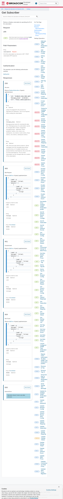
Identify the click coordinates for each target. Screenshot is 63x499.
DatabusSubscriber (14, 90)
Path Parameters (39, 28)
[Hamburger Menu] (3, 2)
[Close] (58, 486)
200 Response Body (40, 33)
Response (37, 32)
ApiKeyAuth (6, 74)
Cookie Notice (34, 498)
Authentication (38, 30)
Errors (37, 35)
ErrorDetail (12, 224)
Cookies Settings (51, 489)
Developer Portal (26, 3)
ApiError (11, 175)
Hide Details (27, 83)
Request (36, 26)
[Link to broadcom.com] (14, 3)
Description (37, 25)
